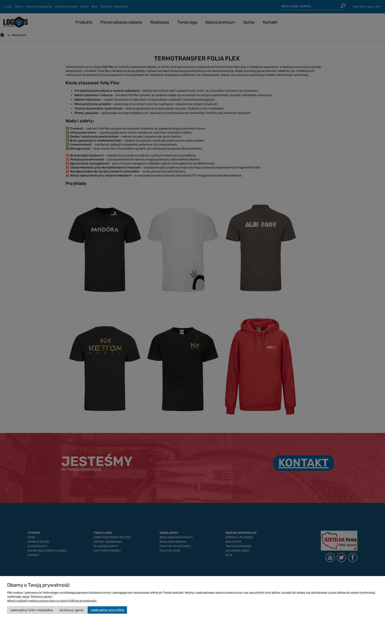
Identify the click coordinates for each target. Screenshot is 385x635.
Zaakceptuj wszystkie (107, 610)
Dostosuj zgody (71, 610)
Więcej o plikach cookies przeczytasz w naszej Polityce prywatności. (52, 600)
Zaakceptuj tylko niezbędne (31, 610)
